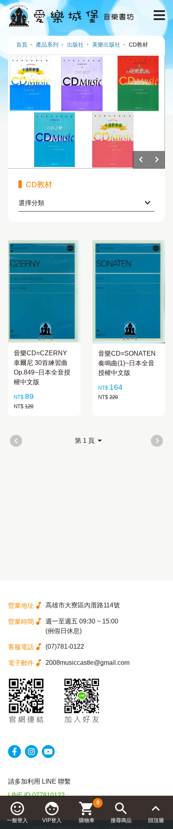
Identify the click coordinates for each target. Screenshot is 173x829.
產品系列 (47, 44)
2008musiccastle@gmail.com (87, 662)
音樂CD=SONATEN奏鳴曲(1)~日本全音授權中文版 (127, 363)
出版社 (75, 44)
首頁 (21, 44)
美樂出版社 (106, 44)
